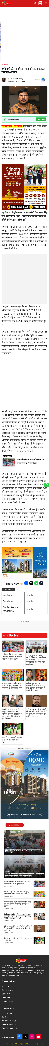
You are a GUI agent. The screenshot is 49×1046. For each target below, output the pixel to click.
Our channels (7, 1013)
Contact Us (6, 994)
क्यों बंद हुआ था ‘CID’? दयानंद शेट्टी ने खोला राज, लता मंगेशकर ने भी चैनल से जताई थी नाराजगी (35, 686)
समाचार (6, 65)
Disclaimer (6, 997)
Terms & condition (9, 1024)
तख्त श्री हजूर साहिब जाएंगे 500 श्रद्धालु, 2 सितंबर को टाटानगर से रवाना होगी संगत (12, 685)
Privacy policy (7, 1001)
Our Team (5, 1017)
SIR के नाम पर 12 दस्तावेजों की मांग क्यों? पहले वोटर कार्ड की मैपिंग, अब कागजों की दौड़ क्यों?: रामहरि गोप (36, 712)
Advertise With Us (9, 1021)
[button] (35, 3)
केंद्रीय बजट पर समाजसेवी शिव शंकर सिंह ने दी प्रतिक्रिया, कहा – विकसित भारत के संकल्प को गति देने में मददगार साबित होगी (24, 216)
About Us (5, 986)
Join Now (31, 595)
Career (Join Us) (8, 990)
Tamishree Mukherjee (17, 79)
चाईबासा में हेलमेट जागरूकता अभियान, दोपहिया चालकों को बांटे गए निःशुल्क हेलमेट (12, 656)
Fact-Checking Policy (10, 1028)
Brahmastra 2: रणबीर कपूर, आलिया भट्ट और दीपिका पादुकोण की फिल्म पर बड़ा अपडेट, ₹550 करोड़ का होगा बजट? (12, 714)
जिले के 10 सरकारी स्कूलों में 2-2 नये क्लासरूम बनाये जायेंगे (12, 739)
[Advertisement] (24, 278)
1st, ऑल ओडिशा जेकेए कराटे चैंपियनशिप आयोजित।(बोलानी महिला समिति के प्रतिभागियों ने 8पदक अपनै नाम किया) (36, 659)
